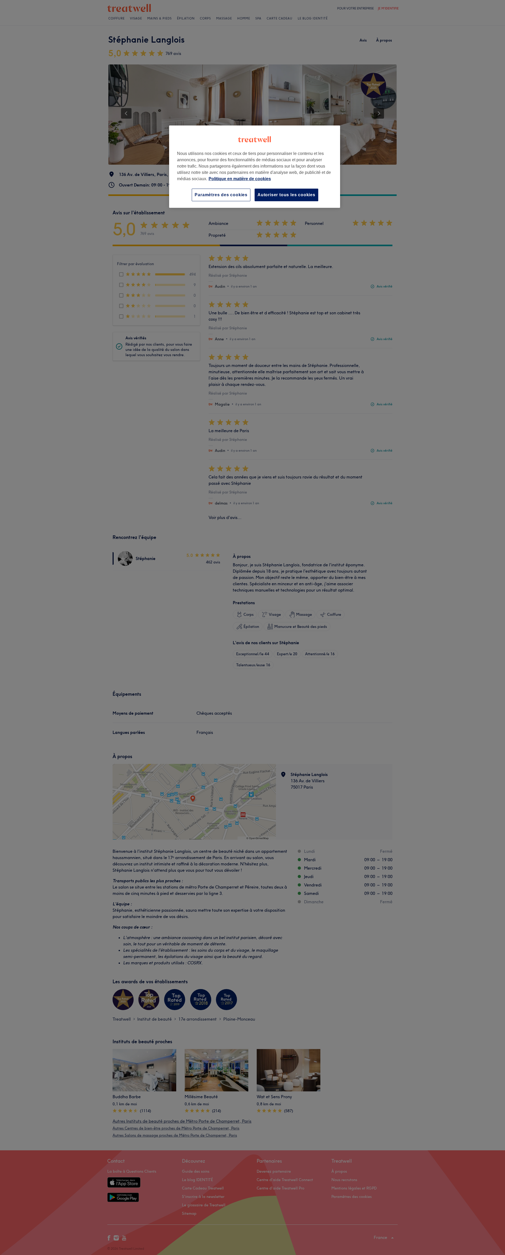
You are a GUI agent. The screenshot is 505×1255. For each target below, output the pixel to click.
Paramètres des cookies (221, 195)
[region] (254, 166)
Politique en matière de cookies (240, 179)
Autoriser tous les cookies (286, 195)
